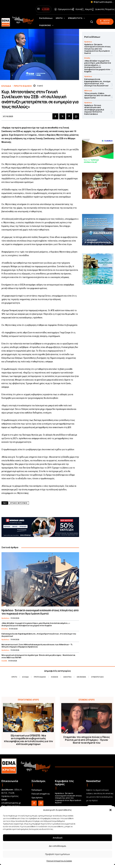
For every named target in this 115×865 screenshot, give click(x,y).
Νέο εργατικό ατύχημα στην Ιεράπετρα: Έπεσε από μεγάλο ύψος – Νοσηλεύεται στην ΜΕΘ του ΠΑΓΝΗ (38, 656)
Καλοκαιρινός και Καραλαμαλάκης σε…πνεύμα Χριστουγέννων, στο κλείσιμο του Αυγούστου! (38, 634)
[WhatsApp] (76, 116)
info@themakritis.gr (11, 802)
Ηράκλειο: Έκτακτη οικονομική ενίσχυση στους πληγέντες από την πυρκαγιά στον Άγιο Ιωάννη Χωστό (40, 612)
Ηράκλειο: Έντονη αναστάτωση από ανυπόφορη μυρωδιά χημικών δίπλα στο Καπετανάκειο (94, 109)
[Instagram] (40, 803)
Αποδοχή (57, 837)
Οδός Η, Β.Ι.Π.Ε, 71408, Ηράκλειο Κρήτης (11, 793)
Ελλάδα (6, 86)
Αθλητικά (88, 90)
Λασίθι (4, 661)
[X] (62, 116)
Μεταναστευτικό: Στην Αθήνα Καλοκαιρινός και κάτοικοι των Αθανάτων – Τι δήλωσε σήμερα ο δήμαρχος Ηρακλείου (36, 645)
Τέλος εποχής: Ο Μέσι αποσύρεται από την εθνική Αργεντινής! (97, 95)
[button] (110, 809)
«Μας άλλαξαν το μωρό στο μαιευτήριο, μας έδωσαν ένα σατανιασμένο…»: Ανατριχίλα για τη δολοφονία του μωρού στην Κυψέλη (35, 624)
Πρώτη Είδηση (23, 86)
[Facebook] (55, 116)
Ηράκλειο (5, 618)
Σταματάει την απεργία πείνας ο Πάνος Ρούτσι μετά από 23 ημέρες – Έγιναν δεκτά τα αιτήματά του (86, 740)
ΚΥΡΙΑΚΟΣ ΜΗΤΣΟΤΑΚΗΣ (19, 503)
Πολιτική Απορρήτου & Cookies (59, 861)
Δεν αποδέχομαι (57, 846)
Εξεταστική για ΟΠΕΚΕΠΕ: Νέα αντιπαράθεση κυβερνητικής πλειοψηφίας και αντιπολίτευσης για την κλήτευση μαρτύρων (28, 740)
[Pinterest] (69, 116)
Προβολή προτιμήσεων (57, 854)
